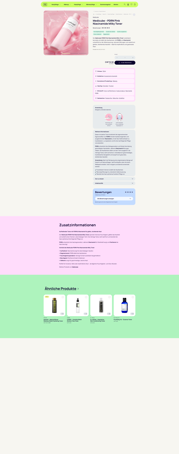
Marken (116, 4)
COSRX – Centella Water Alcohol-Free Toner (74, 320)
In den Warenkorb (126, 62)
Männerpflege (90, 4)
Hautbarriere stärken (110, 31)
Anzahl (116, 54)
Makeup (66, 4)
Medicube (96, 17)
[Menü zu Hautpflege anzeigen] (60, 4)
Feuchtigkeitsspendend (99, 31)
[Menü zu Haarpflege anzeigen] (82, 4)
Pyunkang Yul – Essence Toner (123, 319)
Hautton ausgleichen (121, 31)
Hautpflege (55, 4)
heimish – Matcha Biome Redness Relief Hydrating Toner (53, 320)
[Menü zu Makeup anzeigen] (70, 4)
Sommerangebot (105, 4)
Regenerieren (106, 34)
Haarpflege (77, 4)
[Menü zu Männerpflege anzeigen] (96, 4)
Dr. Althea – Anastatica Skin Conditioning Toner (97, 320)
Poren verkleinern (97, 34)
